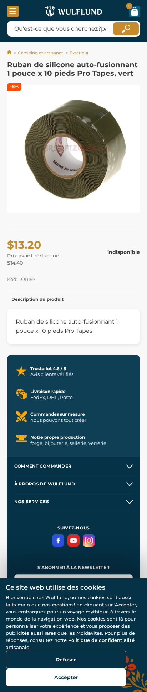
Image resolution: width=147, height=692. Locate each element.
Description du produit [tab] (37, 299)
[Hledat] (126, 28)
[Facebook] (58, 540)
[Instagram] (89, 540)
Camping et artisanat (40, 52)
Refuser (66, 659)
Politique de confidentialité (101, 640)
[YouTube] (73, 540)
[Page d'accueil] (9, 52)
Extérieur (79, 52)
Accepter (66, 677)
